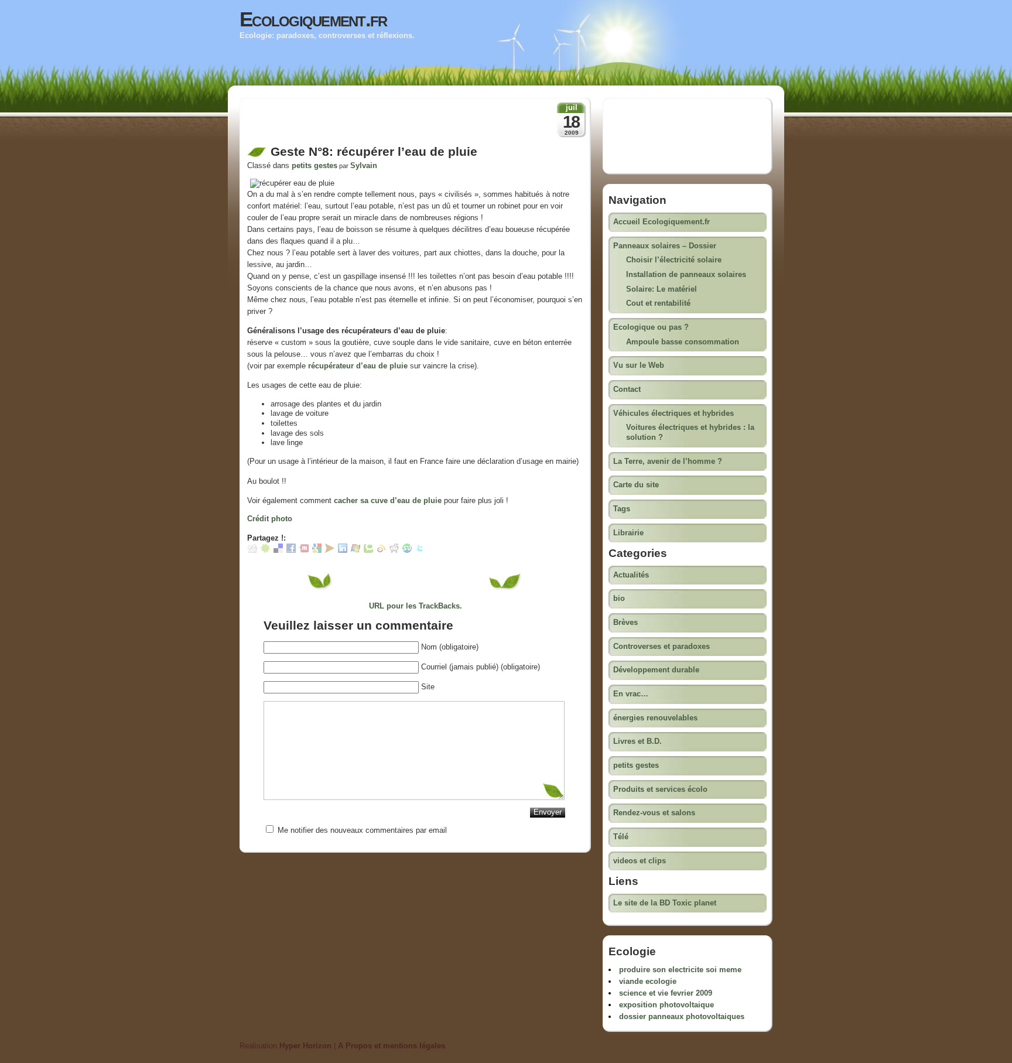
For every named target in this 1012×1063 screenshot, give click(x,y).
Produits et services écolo (660, 789)
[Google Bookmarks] (317, 550)
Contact (627, 389)
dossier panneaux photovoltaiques (681, 1016)
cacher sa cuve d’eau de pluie (388, 500)
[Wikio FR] (381, 550)
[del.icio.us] (278, 550)
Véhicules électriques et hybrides (673, 413)
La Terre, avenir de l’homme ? (667, 461)
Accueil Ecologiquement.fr (661, 221)
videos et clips (639, 860)
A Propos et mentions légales (391, 1045)
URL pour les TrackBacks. (415, 605)
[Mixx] (304, 550)
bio (619, 598)
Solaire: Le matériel (661, 289)
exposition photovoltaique (666, 1004)
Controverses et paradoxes (661, 646)
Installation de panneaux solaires (686, 274)
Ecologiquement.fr (313, 19)
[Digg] (252, 550)
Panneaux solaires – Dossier (664, 245)
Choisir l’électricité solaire (674, 259)
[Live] (355, 550)
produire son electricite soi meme (680, 969)
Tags (621, 508)
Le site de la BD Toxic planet (664, 902)
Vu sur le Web (638, 365)
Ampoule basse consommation (682, 341)
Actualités (631, 574)
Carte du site (636, 484)
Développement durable (656, 669)
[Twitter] (420, 550)
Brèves (625, 622)
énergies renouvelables (655, 717)
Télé (620, 836)
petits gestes (314, 165)
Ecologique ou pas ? (651, 327)
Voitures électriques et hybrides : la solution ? (690, 432)
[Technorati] (368, 550)
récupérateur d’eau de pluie (358, 365)
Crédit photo (269, 518)
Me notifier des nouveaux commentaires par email (362, 830)
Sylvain (363, 165)
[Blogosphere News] (329, 550)
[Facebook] (291, 550)
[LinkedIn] (342, 550)
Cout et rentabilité (658, 303)
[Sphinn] (265, 550)
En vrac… (630, 693)
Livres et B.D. (637, 741)
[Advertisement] (384, 124)
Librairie (628, 532)
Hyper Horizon (305, 1045)
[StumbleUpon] (407, 550)
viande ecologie (647, 981)
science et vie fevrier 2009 (665, 993)
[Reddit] (394, 550)
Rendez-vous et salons (654, 812)
